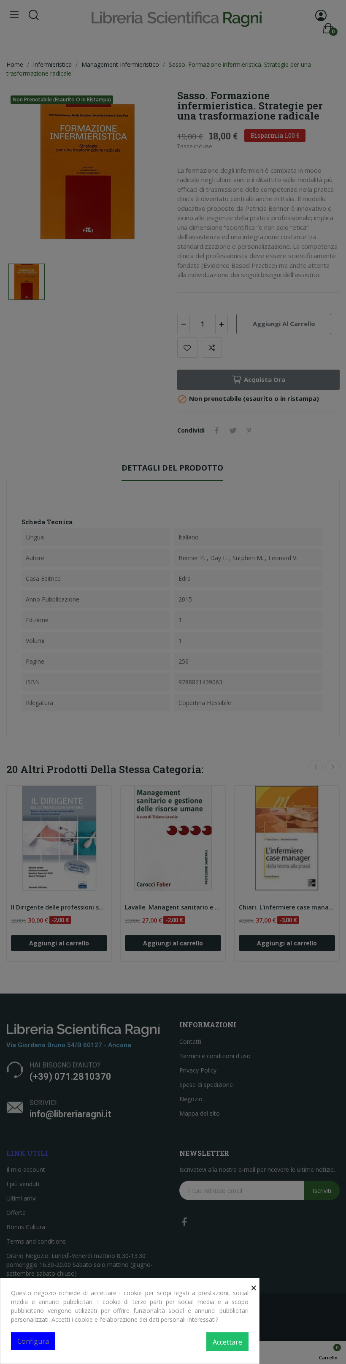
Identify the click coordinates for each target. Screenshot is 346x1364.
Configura (33, 1341)
